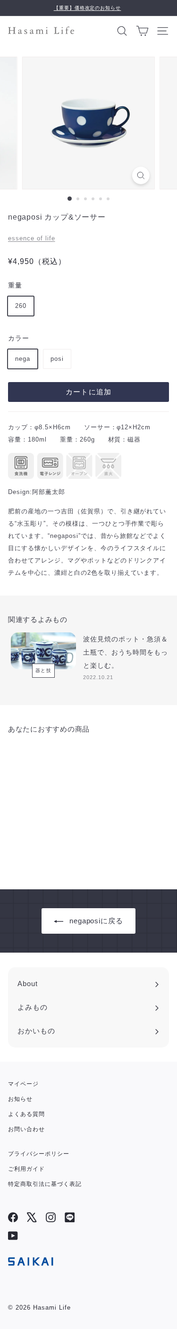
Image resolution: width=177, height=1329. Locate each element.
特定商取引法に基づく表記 (45, 1184)
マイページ (23, 1084)
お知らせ (20, 1099)
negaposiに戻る (96, 921)
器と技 (43, 670)
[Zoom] (141, 175)
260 (20, 305)
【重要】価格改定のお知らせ (87, 7)
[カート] (142, 30)
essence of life (31, 238)
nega (22, 358)
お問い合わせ (26, 1129)
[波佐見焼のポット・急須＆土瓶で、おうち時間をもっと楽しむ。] (43, 650)
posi (57, 358)
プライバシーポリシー (38, 1153)
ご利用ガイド (26, 1169)
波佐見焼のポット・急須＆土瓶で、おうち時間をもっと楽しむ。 (125, 652)
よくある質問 (26, 1114)
